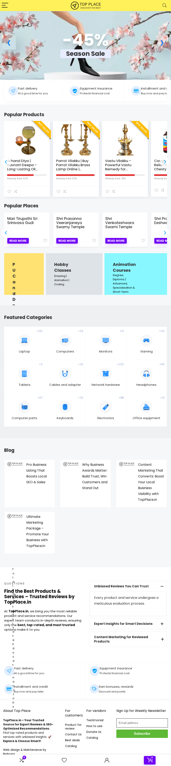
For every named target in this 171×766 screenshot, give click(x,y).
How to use (94, 726)
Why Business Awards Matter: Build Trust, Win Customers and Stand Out (94, 476)
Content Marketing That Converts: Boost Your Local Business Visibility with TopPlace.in (151, 482)
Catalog (71, 746)
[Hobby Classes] (74, 274)
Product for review (73, 727)
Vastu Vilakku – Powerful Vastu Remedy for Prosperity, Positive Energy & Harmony (121, 169)
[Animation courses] (135, 274)
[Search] (165, 5)
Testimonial (94, 720)
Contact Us (73, 734)
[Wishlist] (64, 760)
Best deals (72, 740)
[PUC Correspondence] (24, 274)
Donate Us (93, 732)
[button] (9, 42)
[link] (85, 47)
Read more (18, 241)
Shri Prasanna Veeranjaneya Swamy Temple (70, 223)
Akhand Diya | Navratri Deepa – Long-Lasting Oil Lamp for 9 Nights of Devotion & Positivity (25, 169)
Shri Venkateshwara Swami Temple (119, 223)
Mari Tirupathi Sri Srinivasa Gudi (22, 221)
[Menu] (5, 5)
